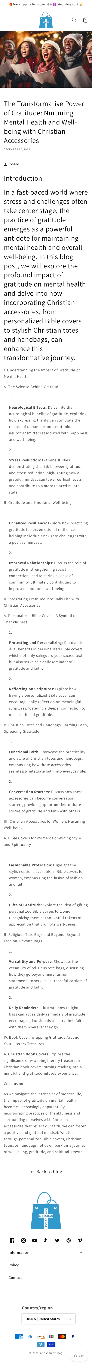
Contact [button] (15, 1277)
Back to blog (49, 1171)
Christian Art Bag (51, 1353)
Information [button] (19, 1252)
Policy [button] (14, 1264)
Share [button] (14, 164)
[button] (6, 20)
